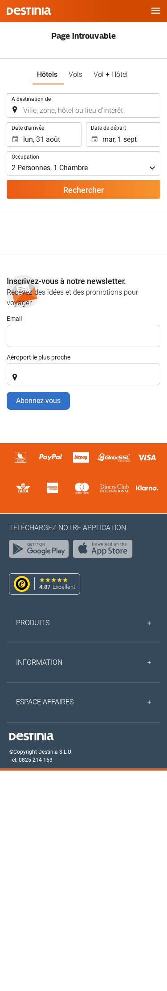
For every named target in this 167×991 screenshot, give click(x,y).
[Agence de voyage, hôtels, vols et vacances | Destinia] (29, 11)
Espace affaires (44, 702)
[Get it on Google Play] (41, 551)
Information (39, 662)
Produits (32, 623)
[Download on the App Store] (105, 551)
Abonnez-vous (38, 400)
